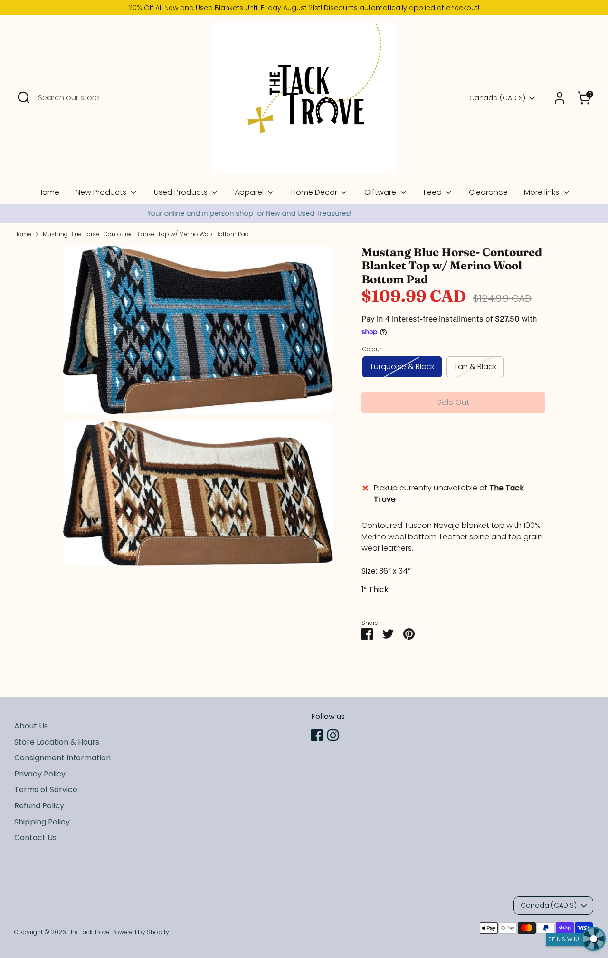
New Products (102, 192)
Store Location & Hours (56, 742)
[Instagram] (333, 735)
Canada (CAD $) (497, 98)
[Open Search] (23, 97)
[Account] (559, 97)
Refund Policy (39, 805)
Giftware (381, 192)
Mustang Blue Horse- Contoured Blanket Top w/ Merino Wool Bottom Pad (146, 234)
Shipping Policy (42, 821)
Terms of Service (45, 789)
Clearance (488, 192)
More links (542, 192)
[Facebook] (317, 735)
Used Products (181, 192)
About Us (31, 725)
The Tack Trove (88, 932)
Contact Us (35, 837)
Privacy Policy (40, 773)
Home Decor (315, 192)
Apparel (250, 192)
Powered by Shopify (140, 932)
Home (48, 192)
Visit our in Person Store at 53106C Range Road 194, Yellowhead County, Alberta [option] (304, 213)
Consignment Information (62, 757)
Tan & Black (475, 366)
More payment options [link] (453, 455)
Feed (434, 192)
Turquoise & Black (402, 366)
